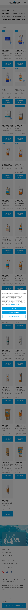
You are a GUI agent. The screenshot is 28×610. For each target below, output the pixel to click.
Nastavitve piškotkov (14, 316)
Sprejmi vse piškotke (14, 312)
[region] (14, 305)
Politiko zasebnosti (15, 304)
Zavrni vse (14, 308)
